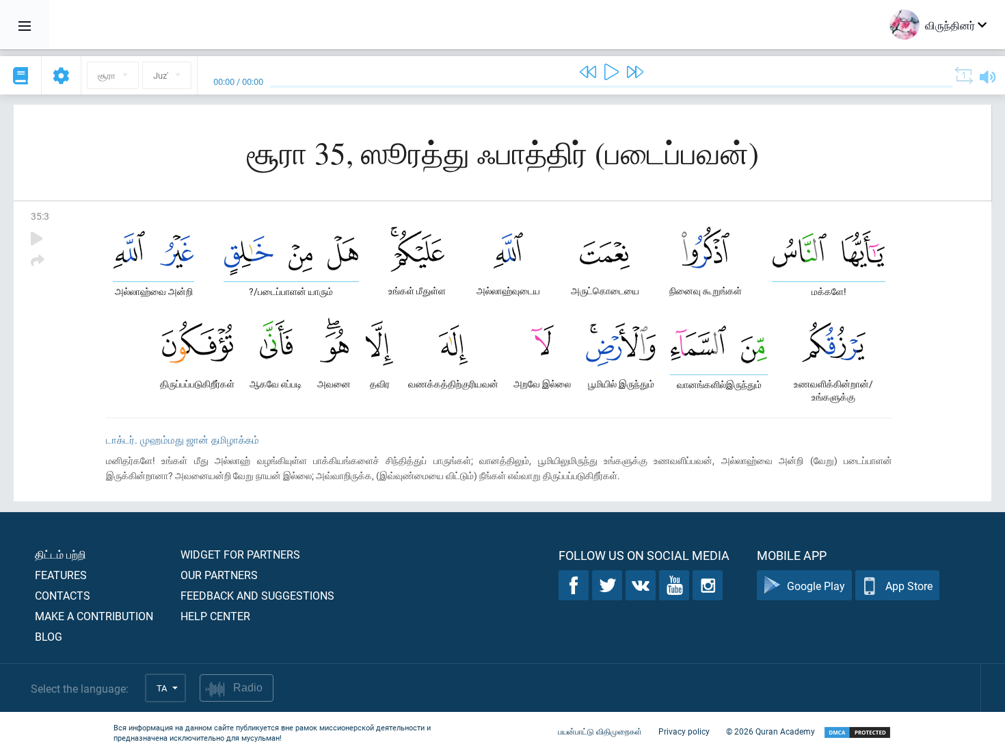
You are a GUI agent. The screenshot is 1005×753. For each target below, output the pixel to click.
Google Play (816, 585)
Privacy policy (684, 731)
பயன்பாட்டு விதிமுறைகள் (600, 731)
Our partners (219, 574)
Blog (48, 636)
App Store (909, 585)
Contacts (62, 595)
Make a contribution (94, 616)
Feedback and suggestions (257, 595)
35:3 (40, 215)
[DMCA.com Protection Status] (857, 733)
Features (61, 574)
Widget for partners (240, 554)
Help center (215, 616)
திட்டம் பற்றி (60, 554)
